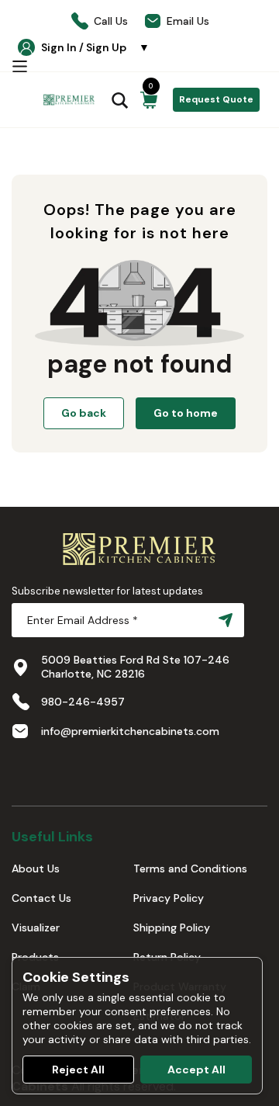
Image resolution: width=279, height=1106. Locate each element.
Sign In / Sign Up (95, 47)
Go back (83, 413)
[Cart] (148, 100)
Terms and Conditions (190, 868)
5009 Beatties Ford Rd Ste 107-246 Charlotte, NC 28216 (135, 667)
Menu (19, 66)
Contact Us (41, 898)
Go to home (185, 413)
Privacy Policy (168, 898)
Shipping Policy (171, 927)
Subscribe (222, 620)
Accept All (196, 1070)
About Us (36, 868)
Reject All (78, 1070)
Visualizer (36, 927)
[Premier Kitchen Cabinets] (69, 99)
